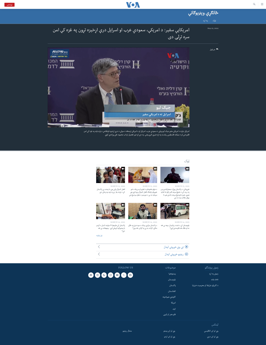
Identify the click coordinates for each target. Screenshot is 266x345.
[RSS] (104, 275)
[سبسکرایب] (91, 275)
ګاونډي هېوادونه (169, 297)
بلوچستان (172, 280)
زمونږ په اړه (213, 274)
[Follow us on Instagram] (110, 275)
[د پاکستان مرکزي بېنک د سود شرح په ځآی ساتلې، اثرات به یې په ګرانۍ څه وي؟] (142, 211)
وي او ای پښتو (169, 331)
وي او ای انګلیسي (211, 331)
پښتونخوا (172, 274)
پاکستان (172, 285)
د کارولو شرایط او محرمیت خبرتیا (205, 285)
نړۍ (174, 309)
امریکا (173, 303)
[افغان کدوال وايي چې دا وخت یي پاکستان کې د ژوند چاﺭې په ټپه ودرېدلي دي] (110, 175)
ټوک (214, 21)
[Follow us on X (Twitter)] (123, 275)
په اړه (205, 21)
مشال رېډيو (127, 331)
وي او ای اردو (169, 337)
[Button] (214, 50)
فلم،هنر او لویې (169, 314)
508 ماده (214, 280)
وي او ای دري (212, 337)
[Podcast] (97, 275)
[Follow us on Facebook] (130, 275)
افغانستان (172, 291)
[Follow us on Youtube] (117, 275)
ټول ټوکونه (99, 236)
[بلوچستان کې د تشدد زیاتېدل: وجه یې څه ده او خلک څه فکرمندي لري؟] (174, 211)
